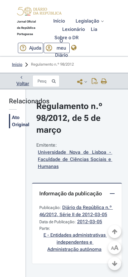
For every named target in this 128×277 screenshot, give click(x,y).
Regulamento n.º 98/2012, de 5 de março (70, 118)
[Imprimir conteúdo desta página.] (104, 81)
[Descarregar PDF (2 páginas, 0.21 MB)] (95, 81)
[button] (39, 12)
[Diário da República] (39, 12)
